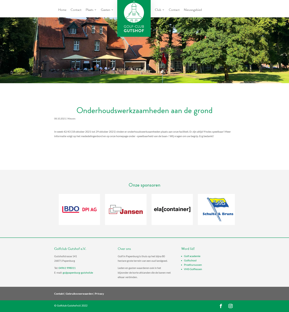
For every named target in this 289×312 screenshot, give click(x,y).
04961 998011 (67, 267)
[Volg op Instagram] (230, 306)
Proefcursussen (193, 264)
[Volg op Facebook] (221, 306)
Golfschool (190, 260)
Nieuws (71, 118)
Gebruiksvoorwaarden (79, 293)
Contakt (59, 293)
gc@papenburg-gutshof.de (78, 272)
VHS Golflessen (193, 269)
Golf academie (192, 256)
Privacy (99, 293)
